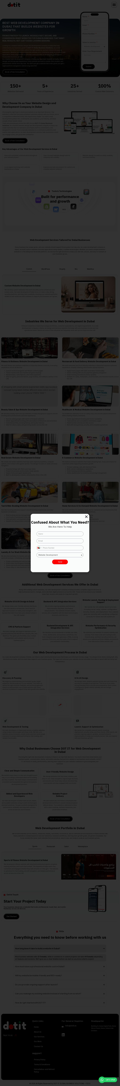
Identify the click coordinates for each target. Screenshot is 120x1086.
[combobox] (39, 548)
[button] (86, 516)
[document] (60, 543)
